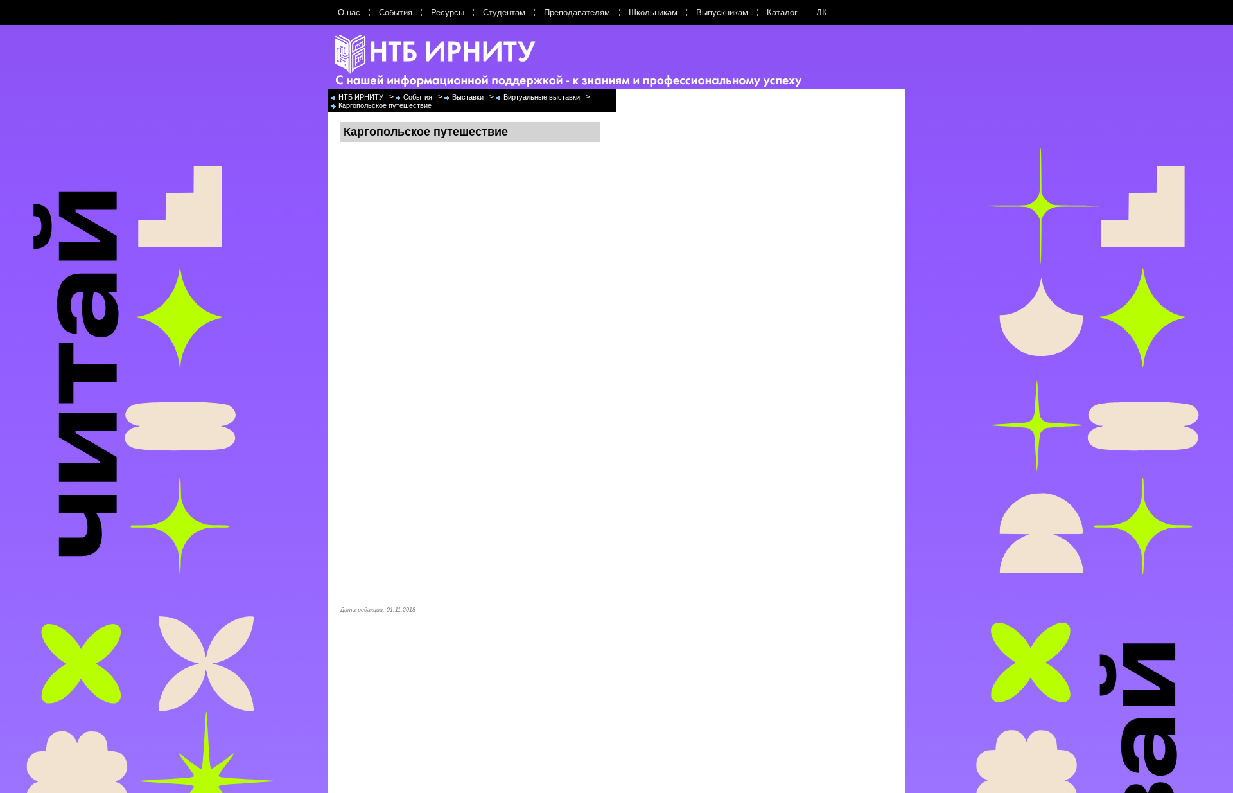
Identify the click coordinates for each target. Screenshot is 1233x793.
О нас (349, 12)
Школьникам (653, 12)
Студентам (504, 12)
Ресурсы (447, 12)
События (395, 12)
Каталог (782, 12)
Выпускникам (722, 12)
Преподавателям (577, 12)
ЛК (821, 12)
